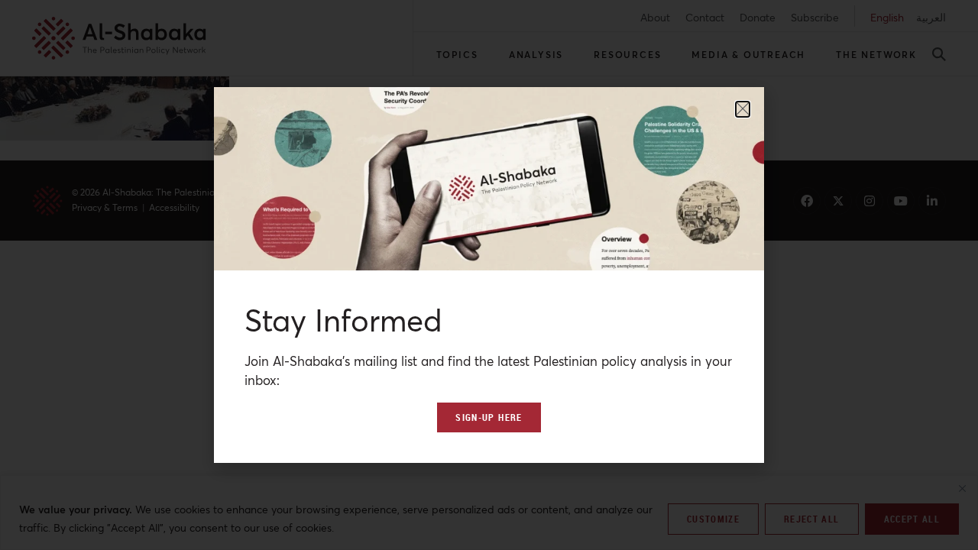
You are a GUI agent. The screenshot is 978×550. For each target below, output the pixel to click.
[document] (489, 275)
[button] (743, 109)
